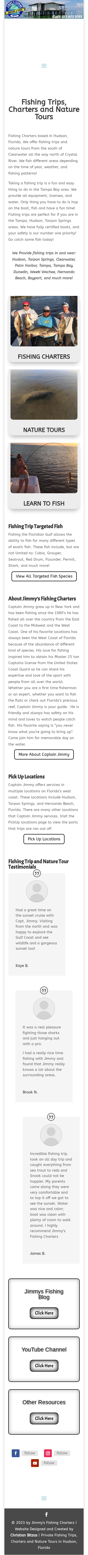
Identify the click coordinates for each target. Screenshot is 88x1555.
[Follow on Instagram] (48, 1453)
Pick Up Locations (44, 839)
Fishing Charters (44, 356)
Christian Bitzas (24, 1535)
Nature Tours (44, 430)
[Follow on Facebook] (16, 1453)
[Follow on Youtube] (35, 1463)
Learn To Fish (44, 503)
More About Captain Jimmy (44, 754)
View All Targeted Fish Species (44, 576)
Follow (29, 1453)
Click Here (44, 1313)
